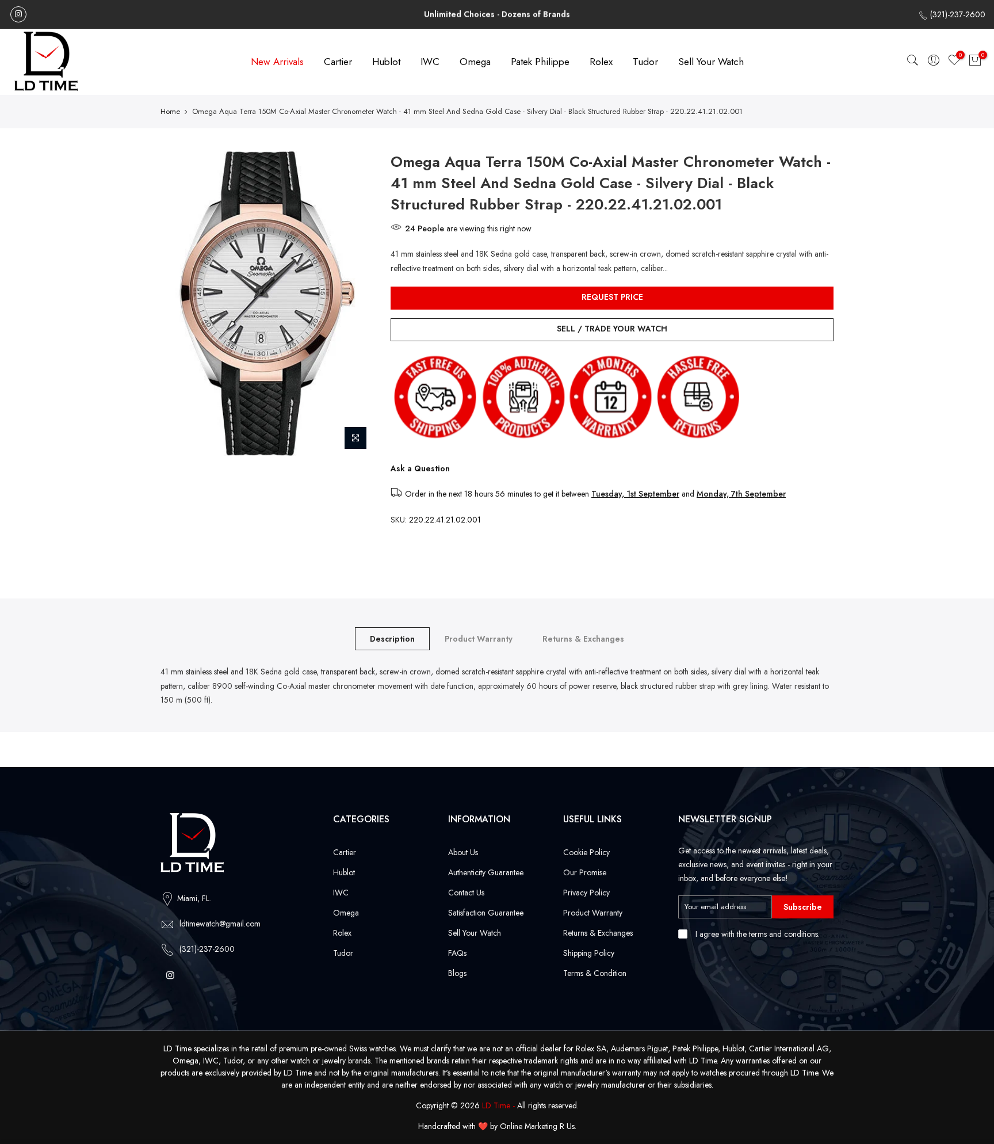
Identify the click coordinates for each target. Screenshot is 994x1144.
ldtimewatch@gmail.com (220, 923)
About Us (463, 852)
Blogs (457, 973)
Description (392, 639)
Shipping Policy (588, 953)
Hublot (386, 61)
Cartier (338, 61)
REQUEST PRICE (612, 297)
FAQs (457, 953)
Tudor (645, 61)
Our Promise (584, 872)
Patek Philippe (540, 61)
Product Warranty (479, 639)
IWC (429, 61)
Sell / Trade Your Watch (612, 328)
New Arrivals (277, 61)
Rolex (601, 61)
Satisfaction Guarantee (485, 912)
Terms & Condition (594, 973)
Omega (475, 61)
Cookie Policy (586, 852)
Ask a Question (420, 468)
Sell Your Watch (711, 61)
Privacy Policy (586, 892)
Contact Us (466, 892)
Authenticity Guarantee (485, 872)
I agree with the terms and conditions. (756, 934)
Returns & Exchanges (583, 639)
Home (170, 111)
